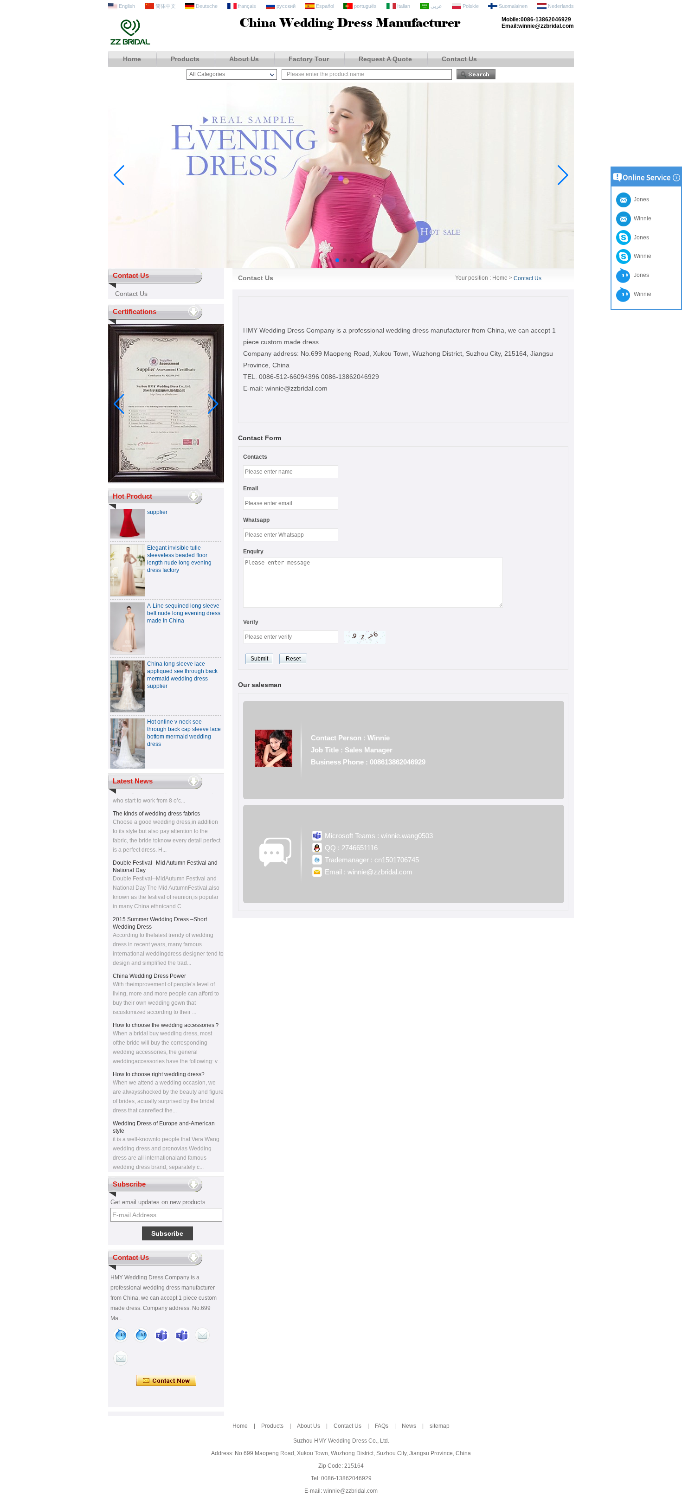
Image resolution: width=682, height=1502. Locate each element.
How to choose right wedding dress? (159, 1065)
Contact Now (166, 1381)
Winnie (641, 256)
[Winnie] (120, 1335)
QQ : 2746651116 (351, 848)
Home (132, 59)
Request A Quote (385, 59)
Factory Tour (309, 59)
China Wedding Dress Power (149, 966)
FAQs (381, 1426)
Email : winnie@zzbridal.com (368, 872)
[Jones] (141, 1335)
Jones (640, 237)
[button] (330, 260)
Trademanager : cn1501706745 (372, 860)
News (409, 1426)
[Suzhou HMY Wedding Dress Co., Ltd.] (130, 43)
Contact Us (459, 59)
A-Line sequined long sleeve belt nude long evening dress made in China (183, 604)
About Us (244, 59)
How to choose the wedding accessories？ (166, 1016)
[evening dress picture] (341, 266)
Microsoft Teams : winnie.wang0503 (379, 836)
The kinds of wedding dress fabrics (156, 804)
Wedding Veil (129, 1171)
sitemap (440, 1426)
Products (185, 59)
